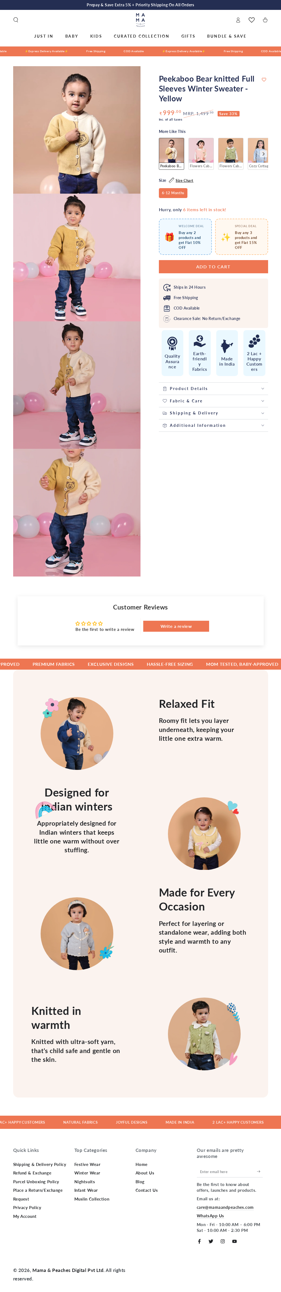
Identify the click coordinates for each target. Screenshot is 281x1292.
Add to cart (213, 266)
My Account (25, 1216)
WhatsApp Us (210, 1215)
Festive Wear (87, 1164)
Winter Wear (87, 1172)
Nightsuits (84, 1181)
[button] (16, 20)
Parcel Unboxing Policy (36, 1181)
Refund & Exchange (32, 1172)
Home (142, 1164)
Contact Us (147, 1190)
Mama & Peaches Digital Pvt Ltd (67, 1270)
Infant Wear (86, 1190)
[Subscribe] (260, 1171)
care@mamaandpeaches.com (225, 1207)
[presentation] (263, 154)
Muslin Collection (91, 1198)
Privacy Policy (27, 1207)
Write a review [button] (176, 626)
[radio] (171, 154)
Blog (140, 1181)
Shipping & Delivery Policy (39, 1164)
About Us (145, 1172)
